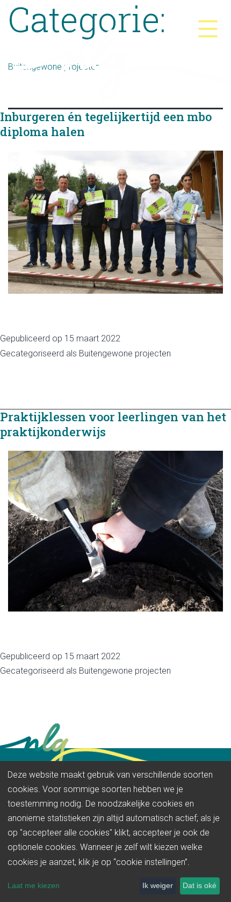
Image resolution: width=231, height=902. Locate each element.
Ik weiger (157, 885)
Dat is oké (199, 885)
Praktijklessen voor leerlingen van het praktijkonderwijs (113, 424)
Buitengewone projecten (125, 353)
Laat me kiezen (34, 885)
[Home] (115, 61)
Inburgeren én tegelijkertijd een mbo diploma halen (106, 124)
